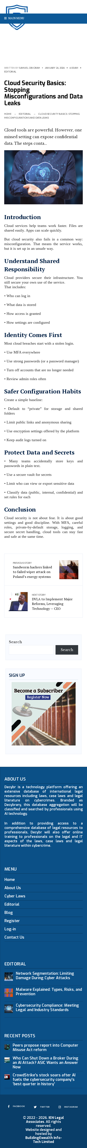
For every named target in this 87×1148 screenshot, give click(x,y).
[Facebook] (65, 28)
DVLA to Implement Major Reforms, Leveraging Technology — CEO (52, 602)
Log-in (10, 929)
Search (15, 642)
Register (12, 920)
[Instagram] (78, 28)
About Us (12, 887)
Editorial (10, 71)
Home (7, 113)
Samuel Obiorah (29, 67)
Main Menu (16, 18)
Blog (8, 912)
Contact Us (14, 937)
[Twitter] (72, 28)
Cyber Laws (14, 896)
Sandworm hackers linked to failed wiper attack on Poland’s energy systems (32, 570)
